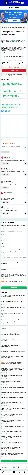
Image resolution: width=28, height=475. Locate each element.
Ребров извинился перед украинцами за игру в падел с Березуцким (12, 357)
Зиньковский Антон (12, 107)
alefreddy (6, 168)
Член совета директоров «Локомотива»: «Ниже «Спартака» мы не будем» (13, 314)
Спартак (4, 107)
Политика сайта (4, 467)
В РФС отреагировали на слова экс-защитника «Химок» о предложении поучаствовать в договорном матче (12, 369)
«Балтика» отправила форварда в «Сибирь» (12, 442)
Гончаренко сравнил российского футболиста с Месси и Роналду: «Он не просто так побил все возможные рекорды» (13, 321)
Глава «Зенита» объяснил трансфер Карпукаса (12, 387)
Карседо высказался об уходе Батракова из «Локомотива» (12, 376)
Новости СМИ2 (5, 116)
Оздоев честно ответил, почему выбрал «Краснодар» (11, 382)
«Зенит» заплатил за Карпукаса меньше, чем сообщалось (12, 403)
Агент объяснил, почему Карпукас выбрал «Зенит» (13, 351)
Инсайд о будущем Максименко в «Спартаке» (12, 426)
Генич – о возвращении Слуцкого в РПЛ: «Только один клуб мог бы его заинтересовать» (13, 334)
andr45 (5, 192)
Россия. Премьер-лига (7, 104)
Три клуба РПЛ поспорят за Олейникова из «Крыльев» (11, 327)
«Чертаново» (14, 40)
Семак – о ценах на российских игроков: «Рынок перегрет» (13, 269)
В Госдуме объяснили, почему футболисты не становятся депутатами (12, 421)
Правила (25, 464)
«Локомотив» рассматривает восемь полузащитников (10, 346)
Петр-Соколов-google (8, 181)
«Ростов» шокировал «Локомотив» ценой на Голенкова (12, 340)
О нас (6, 464)
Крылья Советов (19, 104)
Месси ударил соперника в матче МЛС (12, 281)
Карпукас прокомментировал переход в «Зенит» (13, 397)
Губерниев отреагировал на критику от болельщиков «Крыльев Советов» (11, 448)
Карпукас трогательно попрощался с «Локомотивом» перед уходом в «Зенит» (12, 363)
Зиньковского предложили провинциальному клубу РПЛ (11, 96)
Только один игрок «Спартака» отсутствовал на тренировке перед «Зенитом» (12, 84)
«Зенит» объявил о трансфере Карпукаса (11, 431)
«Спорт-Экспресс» (11, 101)
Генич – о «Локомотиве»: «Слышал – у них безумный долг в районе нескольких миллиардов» (13, 256)
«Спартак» (18, 52)
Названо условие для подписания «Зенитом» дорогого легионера (12, 232)
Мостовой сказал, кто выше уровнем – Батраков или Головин (13, 226)
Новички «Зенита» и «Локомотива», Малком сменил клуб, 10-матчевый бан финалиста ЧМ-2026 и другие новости (14, 275)
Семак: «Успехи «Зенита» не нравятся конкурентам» (10, 238)
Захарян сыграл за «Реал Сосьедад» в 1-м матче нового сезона (13, 262)
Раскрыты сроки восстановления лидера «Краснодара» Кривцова (11, 437)
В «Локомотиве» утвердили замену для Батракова (13, 392)
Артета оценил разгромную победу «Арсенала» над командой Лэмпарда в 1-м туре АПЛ (13, 250)
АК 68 (5, 157)
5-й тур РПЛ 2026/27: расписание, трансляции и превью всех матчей (13, 296)
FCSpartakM (6, 207)
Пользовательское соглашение (15, 464)
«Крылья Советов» (8, 54)
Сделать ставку (14, 70)
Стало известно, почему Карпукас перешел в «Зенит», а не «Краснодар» (12, 415)
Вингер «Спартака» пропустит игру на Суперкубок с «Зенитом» (13, 90)
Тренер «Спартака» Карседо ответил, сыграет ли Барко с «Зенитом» (13, 409)
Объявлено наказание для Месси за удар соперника (11, 244)
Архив (2, 464)
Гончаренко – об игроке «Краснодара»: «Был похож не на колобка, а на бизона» (12, 454)
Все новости (14, 287)
